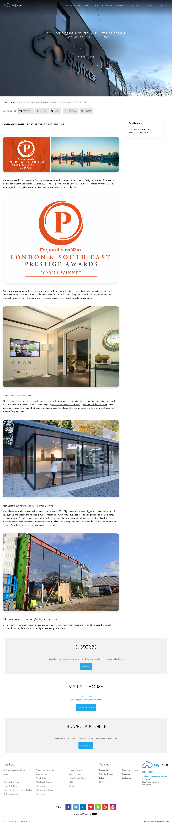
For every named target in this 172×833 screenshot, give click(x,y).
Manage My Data (162, 821)
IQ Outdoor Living (10, 794)
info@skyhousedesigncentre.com (86, 699)
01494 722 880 (86, 696)
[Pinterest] (91, 807)
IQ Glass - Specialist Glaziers (14, 770)
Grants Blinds (41, 778)
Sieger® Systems (10, 786)
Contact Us (162, 5)
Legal (145, 821)
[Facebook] (68, 807)
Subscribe (126, 774)
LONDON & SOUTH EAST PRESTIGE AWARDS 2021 (140, 131)
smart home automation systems (65, 404)
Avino (5, 774)
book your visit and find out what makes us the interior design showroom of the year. (62, 624)
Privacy (151, 821)
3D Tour (102, 782)
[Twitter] (76, 807)
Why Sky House (73, 5)
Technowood (41, 794)
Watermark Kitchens (11, 782)
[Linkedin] (83, 807)
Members (121, 5)
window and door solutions (95, 404)
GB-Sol (72, 786)
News (87, 5)
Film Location (136, 5)
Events (150, 5)
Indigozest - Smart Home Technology (18, 790)
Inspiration (103, 770)
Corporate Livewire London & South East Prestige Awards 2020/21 (83, 183)
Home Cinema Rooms (77, 778)
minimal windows (75, 774)
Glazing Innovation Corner (46, 770)
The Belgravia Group (44, 790)
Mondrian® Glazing (44, 782)
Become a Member (104, 5)
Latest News (104, 778)
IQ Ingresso (40, 786)
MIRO (71, 782)
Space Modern (9, 778)
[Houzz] (98, 807)
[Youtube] (105, 807)
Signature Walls (42, 774)
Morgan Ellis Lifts (75, 770)
